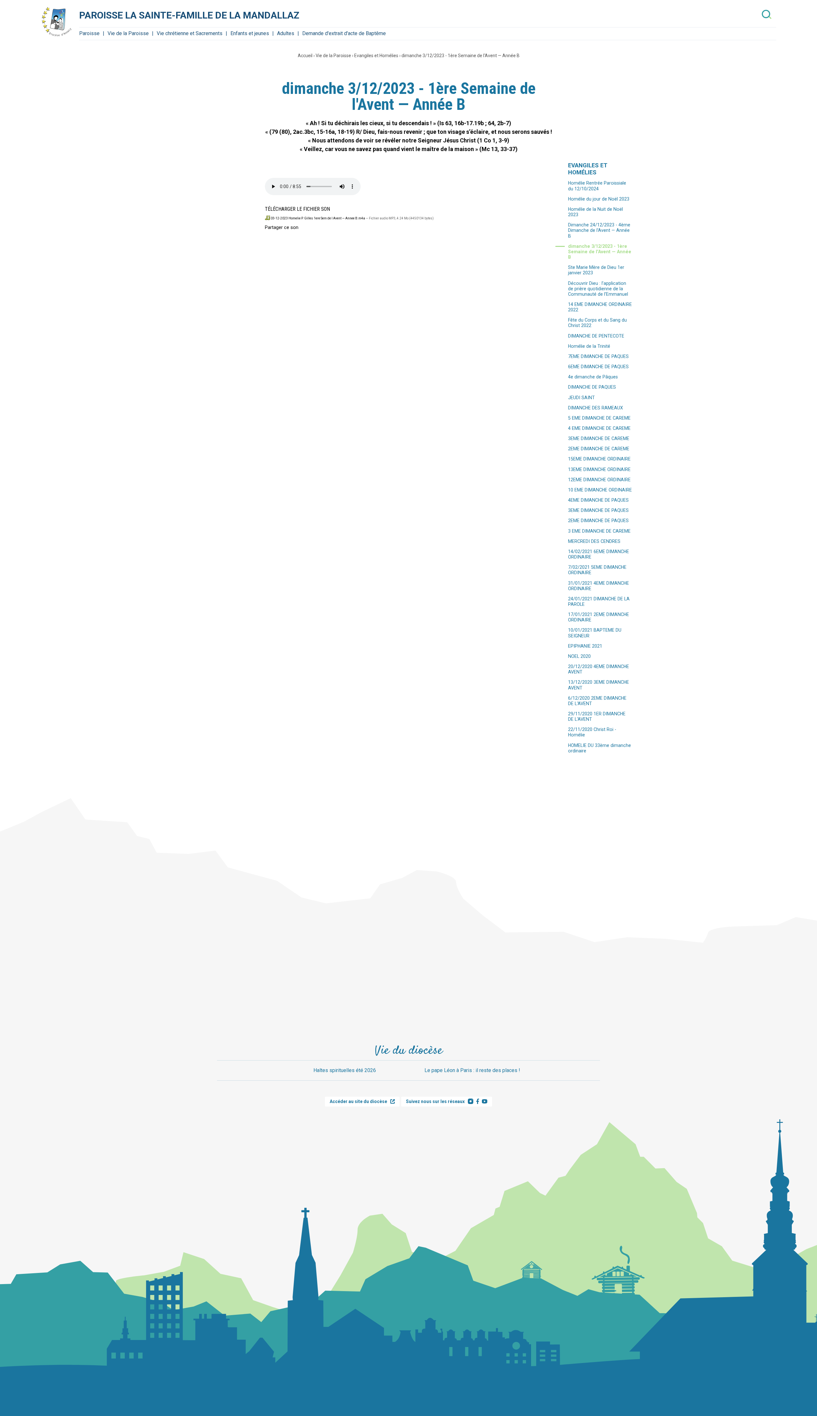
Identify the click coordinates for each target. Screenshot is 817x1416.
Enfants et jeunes (249, 33)
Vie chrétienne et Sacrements (189, 33)
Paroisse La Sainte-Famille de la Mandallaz (189, 15)
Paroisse (89, 33)
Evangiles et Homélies (376, 55)
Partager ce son (281, 227)
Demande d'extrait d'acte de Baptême (344, 33)
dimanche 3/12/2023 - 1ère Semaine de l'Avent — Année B (460, 55)
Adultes (285, 33)
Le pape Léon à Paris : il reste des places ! (472, 1070)
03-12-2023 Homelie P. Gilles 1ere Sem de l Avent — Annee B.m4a (318, 218)
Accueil (305, 55)
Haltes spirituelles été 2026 (344, 1070)
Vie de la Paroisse (128, 33)
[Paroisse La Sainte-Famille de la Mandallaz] (57, 21)
